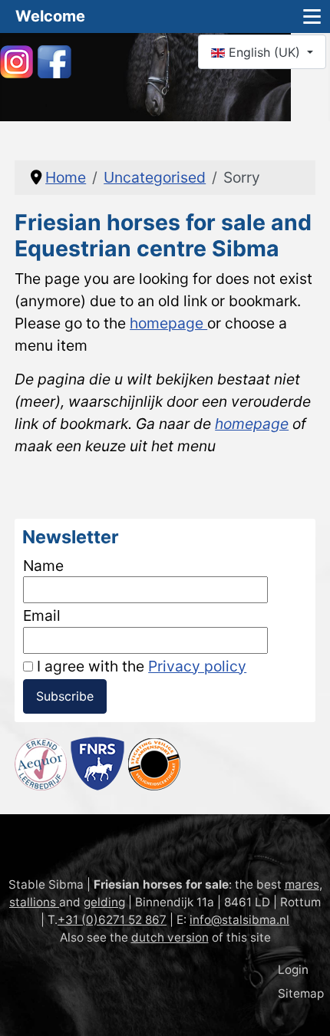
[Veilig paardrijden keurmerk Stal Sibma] (154, 762)
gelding (104, 902)
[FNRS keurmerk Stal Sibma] (97, 762)
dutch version (170, 937)
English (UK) (264, 52)
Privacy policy (197, 666)
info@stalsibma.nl (239, 919)
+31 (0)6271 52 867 (112, 919)
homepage (168, 323)
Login (293, 969)
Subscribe (65, 696)
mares (302, 884)
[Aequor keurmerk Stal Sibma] (41, 762)
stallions (34, 902)
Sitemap (301, 993)
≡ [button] (312, 16)
